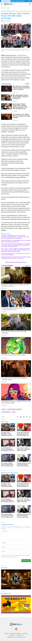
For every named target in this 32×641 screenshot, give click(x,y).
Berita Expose (8, 11)
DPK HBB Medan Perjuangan (14, 409)
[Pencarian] (30, 4)
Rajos (13, 412)
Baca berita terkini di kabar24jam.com (16, 262)
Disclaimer (25, 633)
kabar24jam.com (10, 55)
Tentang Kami (20, 635)
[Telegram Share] (27, 417)
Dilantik (4, 409)
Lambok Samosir (22, 55)
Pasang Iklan (12, 635)
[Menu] (2, 4)
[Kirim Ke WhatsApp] (30, 417)
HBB (18, 59)
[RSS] (16, 629)
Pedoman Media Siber (15, 633)
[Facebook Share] (18, 417)
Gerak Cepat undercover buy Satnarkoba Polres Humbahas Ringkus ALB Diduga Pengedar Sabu (16, 241)
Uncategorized (27, 11)
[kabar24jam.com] (8, 4)
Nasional (17, 11)
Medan (13, 11)
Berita (2, 11)
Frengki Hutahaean (8, 20)
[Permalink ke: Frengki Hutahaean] (2, 21)
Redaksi (6, 633)
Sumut (21, 11)
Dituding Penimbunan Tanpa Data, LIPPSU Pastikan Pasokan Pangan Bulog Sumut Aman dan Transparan (16, 257)
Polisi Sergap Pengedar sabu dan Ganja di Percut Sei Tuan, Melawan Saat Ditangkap (15, 254)
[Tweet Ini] (21, 417)
